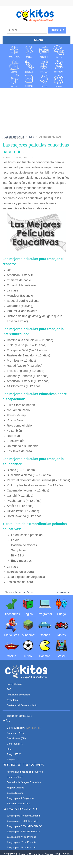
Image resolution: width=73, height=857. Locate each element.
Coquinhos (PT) (15, 733)
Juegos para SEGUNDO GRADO (24, 826)
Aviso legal (12, 700)
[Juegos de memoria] (29, 81)
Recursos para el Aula (18, 803)
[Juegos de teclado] (44, 51)
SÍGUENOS (36, 3)
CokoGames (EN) (16, 738)
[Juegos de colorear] (59, 66)
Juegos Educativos (14, 137)
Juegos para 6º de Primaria (21, 847)
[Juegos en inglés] (59, 51)
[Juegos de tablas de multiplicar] (29, 51)
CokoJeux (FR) (15, 743)
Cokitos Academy (16, 727)
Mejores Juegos (15, 787)
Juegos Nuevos (15, 793)
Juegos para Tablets (24, 592)
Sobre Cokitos (14, 684)
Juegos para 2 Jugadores (20, 798)
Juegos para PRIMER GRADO (23, 821)
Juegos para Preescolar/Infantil (23, 815)
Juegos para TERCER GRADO (23, 831)
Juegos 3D (12, 759)
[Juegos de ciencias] (29, 66)
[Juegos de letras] (14, 66)
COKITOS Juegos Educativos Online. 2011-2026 (37, 854)
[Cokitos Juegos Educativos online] (36, 15)
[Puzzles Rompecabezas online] (44, 81)
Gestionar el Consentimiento (22, 705)
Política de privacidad (18, 694)
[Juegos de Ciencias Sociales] (44, 66)
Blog (31, 137)
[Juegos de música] (14, 81)
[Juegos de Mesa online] (59, 81)
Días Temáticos (15, 777)
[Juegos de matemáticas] (14, 51)
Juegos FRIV (14, 754)
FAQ (9, 689)
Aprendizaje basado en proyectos (25, 771)
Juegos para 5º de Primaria (21, 842)
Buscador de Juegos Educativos (24, 782)
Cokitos (6, 157)
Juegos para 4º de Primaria (21, 836)
